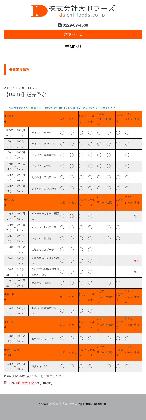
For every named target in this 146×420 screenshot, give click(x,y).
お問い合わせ (73, 34)
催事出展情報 (19, 69)
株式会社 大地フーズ (63, 403)
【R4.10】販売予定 (25, 94)
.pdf (23, 383)
